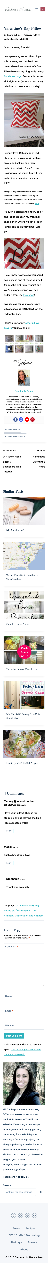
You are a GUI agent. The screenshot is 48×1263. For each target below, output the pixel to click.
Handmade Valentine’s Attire (39, 458)
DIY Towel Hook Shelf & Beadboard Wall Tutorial (12, 461)
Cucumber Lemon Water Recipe (22, 669)
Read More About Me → (16, 1176)
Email (9, 1010)
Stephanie (12, 878)
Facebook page (12, 76)
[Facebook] (15, 419)
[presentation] (24, 511)
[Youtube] (27, 419)
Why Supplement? (15, 530)
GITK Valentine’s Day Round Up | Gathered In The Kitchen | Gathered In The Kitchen (23, 910)
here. (37, 203)
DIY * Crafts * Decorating (24, 1235)
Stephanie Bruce (14, 35)
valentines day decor (15, 436)
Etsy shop (28, 295)
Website (9, 1025)
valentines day (12, 429)
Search (7, 1185)
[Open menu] (36, 9)
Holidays (16, 1242)
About (24, 1249)
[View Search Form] (42, 9)
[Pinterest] (32, 419)
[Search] (40, 1192)
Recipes (30, 1228)
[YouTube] (34, 1215)
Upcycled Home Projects (18, 624)
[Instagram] (21, 419)
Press (16, 1228)
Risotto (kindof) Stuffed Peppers (22, 763)
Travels (32, 1242)
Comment (11, 946)
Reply (8, 831)
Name (9, 996)
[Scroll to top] (41, 1259)
